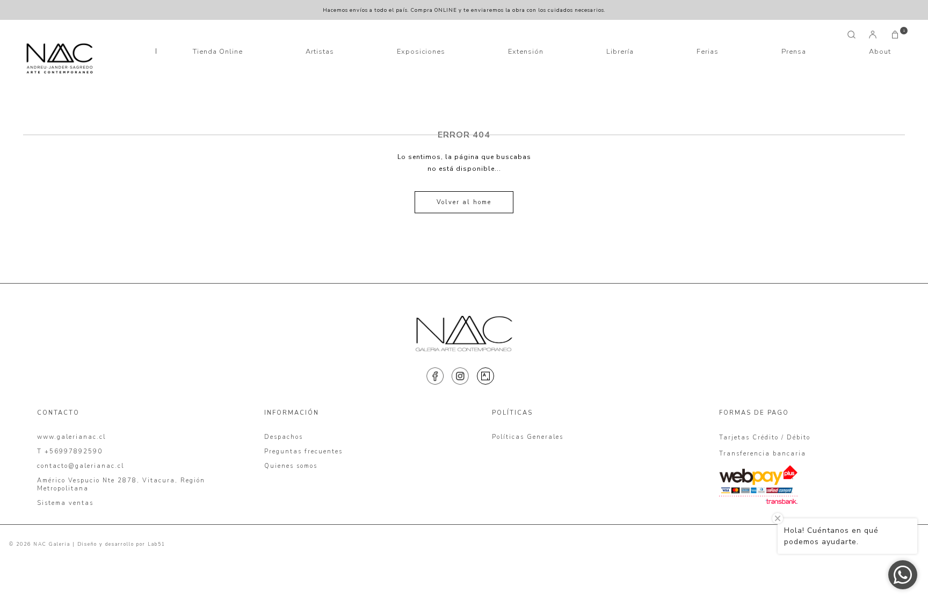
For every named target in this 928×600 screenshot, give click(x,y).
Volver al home (464, 202)
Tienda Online (218, 51)
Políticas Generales (527, 437)
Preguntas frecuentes (303, 451)
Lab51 (156, 544)
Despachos (283, 437)
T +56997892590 (70, 451)
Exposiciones (421, 51)
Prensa (793, 51)
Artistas (320, 51)
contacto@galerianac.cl (80, 466)
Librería (620, 51)
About (880, 51)
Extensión (525, 51)
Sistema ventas (65, 503)
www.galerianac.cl (71, 437)
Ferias (708, 51)
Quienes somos (290, 466)
